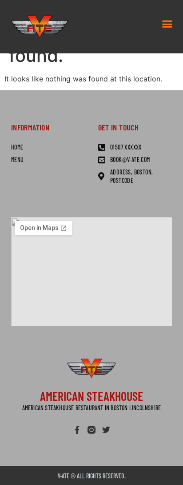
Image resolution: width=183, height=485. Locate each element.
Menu (17, 159)
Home (17, 147)
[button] (167, 24)
